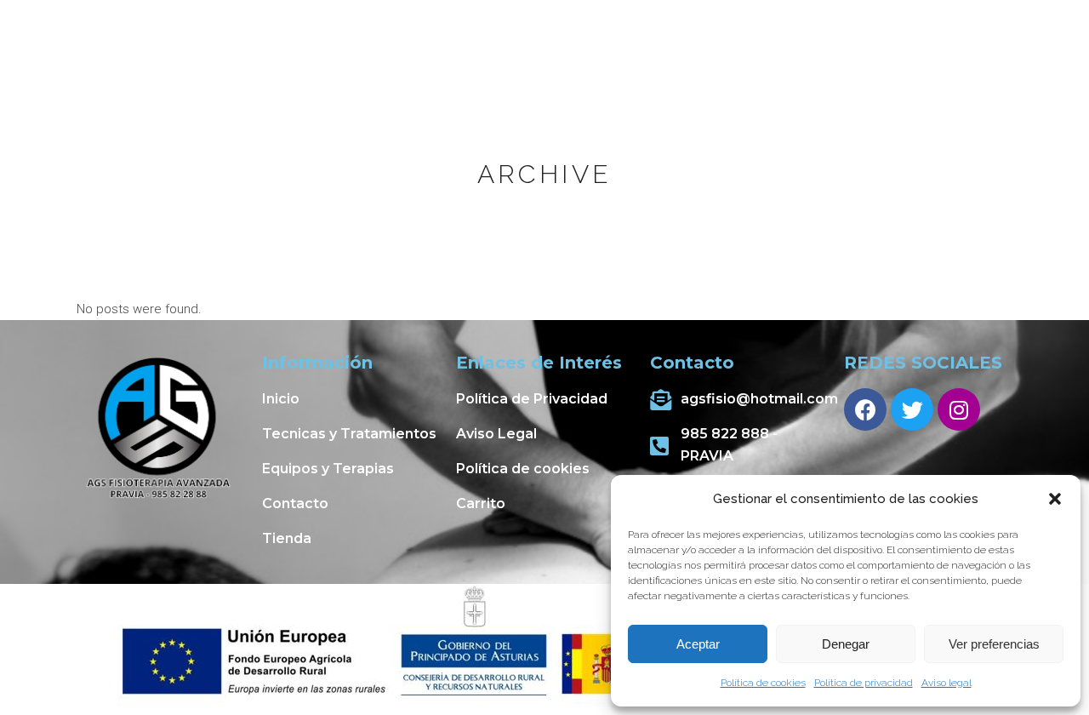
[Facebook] (865, 409)
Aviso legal (946, 683)
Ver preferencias (994, 644)
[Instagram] (959, 409)
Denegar (845, 644)
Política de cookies (763, 683)
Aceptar (698, 644)
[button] (1054, 498)
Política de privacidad (863, 683)
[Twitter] (912, 409)
